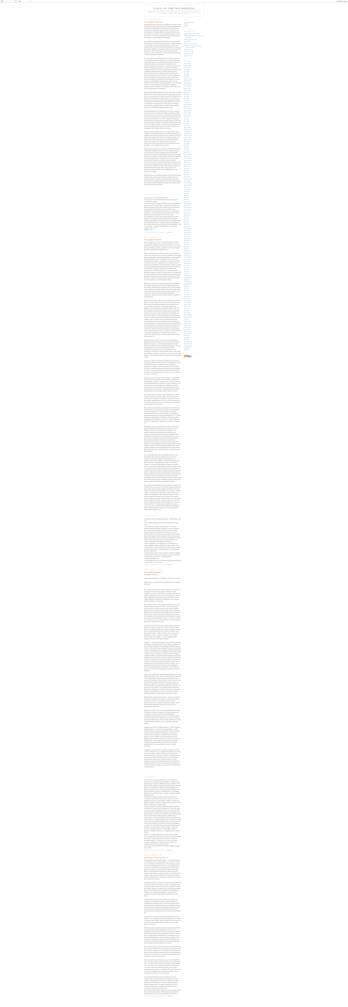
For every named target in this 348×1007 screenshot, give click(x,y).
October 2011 (187, 205)
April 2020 (186, 337)
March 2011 (187, 191)
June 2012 (186, 222)
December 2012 (188, 234)
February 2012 (187, 214)
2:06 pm (162, 850)
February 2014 (187, 263)
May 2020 (186, 339)
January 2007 (187, 88)
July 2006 (186, 76)
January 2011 (187, 187)
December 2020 (188, 343)
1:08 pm (162, 232)
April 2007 (186, 94)
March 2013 (187, 240)
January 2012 (187, 212)
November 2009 (188, 158)
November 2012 (188, 232)
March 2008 (187, 117)
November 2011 (188, 207)
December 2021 (188, 346)
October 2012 (187, 230)
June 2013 (186, 247)
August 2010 (187, 177)
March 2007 (187, 92)
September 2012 (188, 228)
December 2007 (188, 111)
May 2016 (186, 308)
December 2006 (188, 86)
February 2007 (187, 90)
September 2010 (188, 179)
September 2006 (188, 80)
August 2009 (187, 152)
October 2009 (187, 156)
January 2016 (187, 304)
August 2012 (187, 226)
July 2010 (186, 174)
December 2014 (188, 284)
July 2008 (186, 125)
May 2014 (186, 269)
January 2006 (187, 63)
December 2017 (188, 323)
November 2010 (188, 183)
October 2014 (187, 280)
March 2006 (187, 67)
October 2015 (187, 298)
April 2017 (186, 319)
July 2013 (186, 249)
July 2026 (186, 350)
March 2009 (187, 141)
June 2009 (186, 148)
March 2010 (187, 166)
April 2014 (186, 267)
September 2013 (188, 253)
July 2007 (186, 100)
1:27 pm (162, 564)
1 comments (169, 232)
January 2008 (187, 113)
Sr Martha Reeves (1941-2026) (191, 34)
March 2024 (187, 348)
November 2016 (188, 315)
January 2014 (187, 261)
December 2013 (188, 259)
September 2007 (188, 104)
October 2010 (187, 181)
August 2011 (187, 201)
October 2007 (187, 107)
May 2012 (186, 220)
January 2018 (187, 325)
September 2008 (188, 129)
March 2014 (187, 265)
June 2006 (186, 74)
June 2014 (186, 271)
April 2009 (186, 144)
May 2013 (186, 245)
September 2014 (188, 278)
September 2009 (188, 154)
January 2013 (187, 236)
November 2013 (188, 257)
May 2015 (186, 288)
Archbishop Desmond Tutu (190, 39)
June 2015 (186, 290)
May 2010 (186, 170)
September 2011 (188, 203)
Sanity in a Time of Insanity (191, 43)
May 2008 (186, 121)
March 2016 (187, 306)
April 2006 (186, 69)
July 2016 (186, 310)
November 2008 (188, 133)
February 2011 (187, 189)
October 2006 (187, 82)
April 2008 (186, 119)
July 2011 (186, 199)
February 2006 (187, 65)
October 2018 (187, 329)
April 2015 (186, 286)
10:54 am (162, 996)
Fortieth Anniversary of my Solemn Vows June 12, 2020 (192, 46)
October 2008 (187, 131)
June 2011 (186, 197)
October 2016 (187, 313)
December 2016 (188, 317)
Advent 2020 (187, 41)
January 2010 (187, 162)
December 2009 (188, 160)
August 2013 (187, 251)
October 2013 (187, 255)
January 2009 (187, 137)
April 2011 (186, 193)
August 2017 (187, 321)
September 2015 (188, 296)
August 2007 (187, 102)
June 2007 (186, 98)
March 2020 (187, 335)
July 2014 (186, 273)
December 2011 (188, 209)
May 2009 (186, 146)
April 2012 (186, 218)
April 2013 (186, 242)
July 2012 (186, 224)
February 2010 (187, 164)
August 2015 (187, 294)
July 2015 (186, 292)
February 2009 (187, 139)
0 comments (169, 564)
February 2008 (187, 115)
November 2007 (188, 109)
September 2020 (188, 341)
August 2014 (187, 275)
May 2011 (186, 195)
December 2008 (188, 135)
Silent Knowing (188, 56)
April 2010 (186, 168)
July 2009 (186, 150)
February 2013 (187, 238)
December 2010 (188, 185)
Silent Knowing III (188, 51)
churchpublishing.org (189, 22)
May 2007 (186, 96)
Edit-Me (186, 24)
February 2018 (187, 327)
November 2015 (188, 300)
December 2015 (188, 302)
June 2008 (186, 123)
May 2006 (186, 71)
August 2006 (187, 78)
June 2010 (186, 172)
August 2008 (187, 127)
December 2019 (188, 333)
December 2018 (188, 331)
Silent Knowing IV (188, 49)
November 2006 (188, 84)
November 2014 (188, 282)
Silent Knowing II (188, 54)
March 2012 (187, 216)
